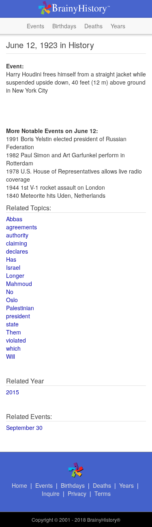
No (9, 292)
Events (35, 26)
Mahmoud (19, 283)
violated (16, 340)
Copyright (42, 519)
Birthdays (64, 26)
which (13, 348)
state (12, 324)
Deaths (93, 26)
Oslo (12, 300)
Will (10, 356)
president (18, 316)
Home (19, 485)
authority (17, 235)
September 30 (24, 427)
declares (17, 251)
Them (13, 332)
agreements (21, 227)
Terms (102, 493)
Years (118, 26)
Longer (15, 275)
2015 (12, 392)
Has (11, 259)
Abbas (14, 219)
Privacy (77, 493)
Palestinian (20, 308)
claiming (16, 243)
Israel (13, 267)
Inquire (51, 493)
